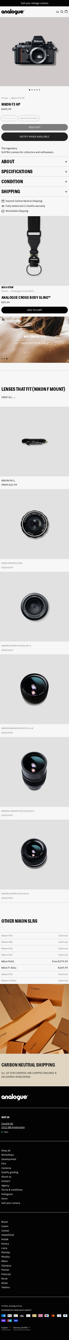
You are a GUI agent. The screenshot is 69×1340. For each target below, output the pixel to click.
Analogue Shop (15, 1305)
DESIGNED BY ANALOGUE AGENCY (16, 1310)
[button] (61, 12)
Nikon (4, 1261)
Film (3, 1163)
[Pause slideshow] (3, 319)
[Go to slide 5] (39, 90)
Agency (5, 1185)
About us (6, 1176)
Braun (4, 1221)
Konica (5, 1243)
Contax (5, 1230)
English (4, 1327)
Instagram (7, 1194)
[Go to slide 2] (32, 90)
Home (4, 98)
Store (4, 1198)
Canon (4, 1226)
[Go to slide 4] (37, 90)
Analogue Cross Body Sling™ (26, 298)
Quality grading (9, 1172)
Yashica (5, 1287)
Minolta (5, 1256)
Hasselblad (7, 1234)
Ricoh (4, 1278)
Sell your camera (10, 1203)
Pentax (5, 1269)
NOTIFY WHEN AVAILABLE (34, 136)
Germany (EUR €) (20, 1327)
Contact (5, 1181)
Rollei (4, 1283)
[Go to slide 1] (29, 90)
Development (8, 1159)
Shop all (6, 1150)
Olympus (6, 1265)
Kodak (4, 1239)
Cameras (6, 1168)
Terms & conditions (11, 1189)
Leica (4, 1248)
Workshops (7, 1154)
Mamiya (5, 1252)
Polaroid (6, 1274)
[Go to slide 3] (34, 90)
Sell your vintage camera (34, 3)
